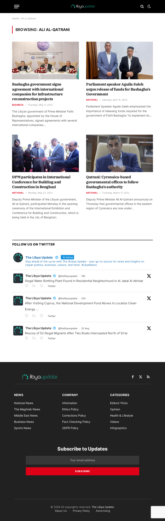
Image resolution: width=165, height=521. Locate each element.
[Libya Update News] (82, 6)
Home (15, 18)
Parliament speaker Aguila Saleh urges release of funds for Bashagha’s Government (118, 89)
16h (83, 276)
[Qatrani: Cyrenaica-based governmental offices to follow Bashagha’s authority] (119, 153)
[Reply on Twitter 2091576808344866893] (27, 286)
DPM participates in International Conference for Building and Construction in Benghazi (41, 182)
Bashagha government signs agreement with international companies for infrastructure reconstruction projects (37, 91)
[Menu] (16, 6)
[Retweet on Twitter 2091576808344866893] (35, 286)
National (92, 99)
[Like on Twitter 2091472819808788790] (43, 316)
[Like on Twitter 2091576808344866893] (43, 286)
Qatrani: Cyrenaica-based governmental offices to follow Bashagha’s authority (112, 182)
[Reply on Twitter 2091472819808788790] (27, 316)
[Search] (142, 6)
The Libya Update (38, 276)
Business (17, 104)
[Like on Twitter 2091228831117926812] (43, 338)
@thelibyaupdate (67, 276)
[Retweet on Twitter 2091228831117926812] (35, 338)
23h (83, 298)
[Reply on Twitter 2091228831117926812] (27, 338)
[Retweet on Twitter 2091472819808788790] (35, 316)
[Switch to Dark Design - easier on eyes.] (148, 6)
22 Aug (85, 328)
